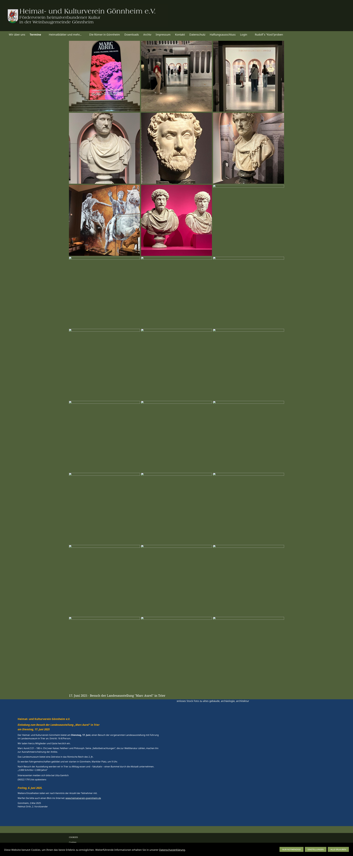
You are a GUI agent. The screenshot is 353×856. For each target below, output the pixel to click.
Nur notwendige (291, 849)
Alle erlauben (338, 849)
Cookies (72, 842)
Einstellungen (316, 849)
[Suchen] (349, 34)
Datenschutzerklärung (172, 849)
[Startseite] (3, 34)
